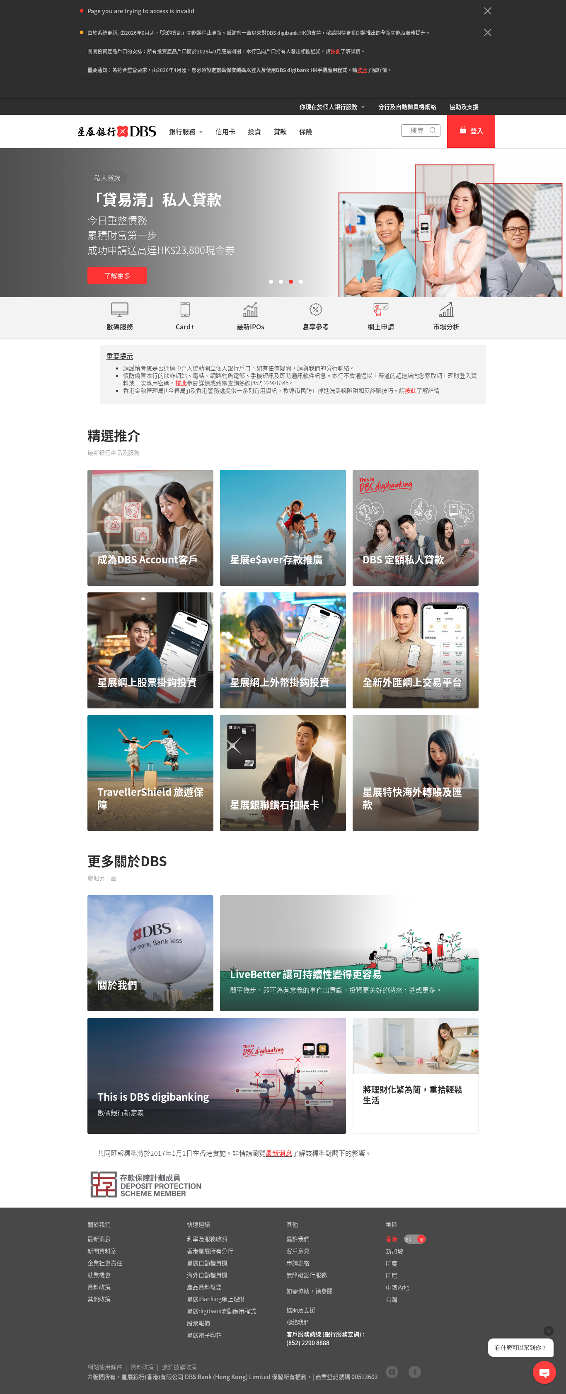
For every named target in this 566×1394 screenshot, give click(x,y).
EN (408, 1240)
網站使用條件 (104, 1367)
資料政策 (142, 1367)
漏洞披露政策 (179, 1367)
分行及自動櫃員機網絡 (407, 106)
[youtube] (392, 1371)
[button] (488, 11)
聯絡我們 (298, 1322)
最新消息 (279, 1153)
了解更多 (117, 275)
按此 (336, 51)
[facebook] (415, 1371)
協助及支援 (464, 106)
